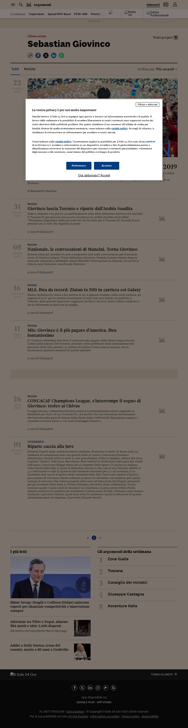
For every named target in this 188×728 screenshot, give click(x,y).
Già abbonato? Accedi (94, 175)
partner (150, 141)
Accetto (107, 165)
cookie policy (119, 128)
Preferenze (79, 165)
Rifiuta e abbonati (147, 104)
